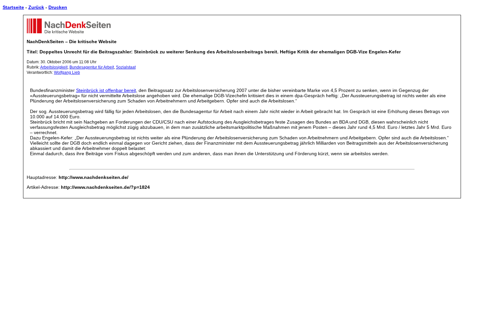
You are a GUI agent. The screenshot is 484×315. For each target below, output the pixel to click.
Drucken (57, 7)
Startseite (13, 7)
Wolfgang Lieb (67, 72)
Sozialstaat (126, 67)
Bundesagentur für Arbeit (91, 67)
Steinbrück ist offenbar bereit (106, 90)
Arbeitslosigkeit (53, 67)
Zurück (36, 7)
